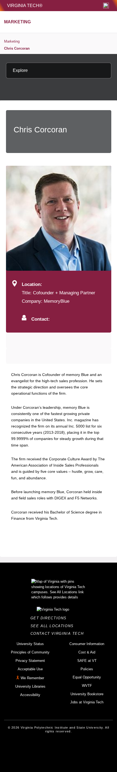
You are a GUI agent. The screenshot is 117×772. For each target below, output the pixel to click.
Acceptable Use (30, 669)
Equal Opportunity (87, 677)
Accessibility (30, 695)
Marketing (12, 41)
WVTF (87, 686)
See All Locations (53, 626)
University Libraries (30, 686)
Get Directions (50, 618)
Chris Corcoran (17, 48)
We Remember (32, 678)
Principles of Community (30, 652)
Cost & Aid (86, 652)
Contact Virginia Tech (58, 633)
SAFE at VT (87, 661)
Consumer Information (86, 644)
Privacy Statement (30, 661)
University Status (30, 644)
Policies (87, 669)
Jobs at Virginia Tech (86, 702)
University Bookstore (86, 694)
